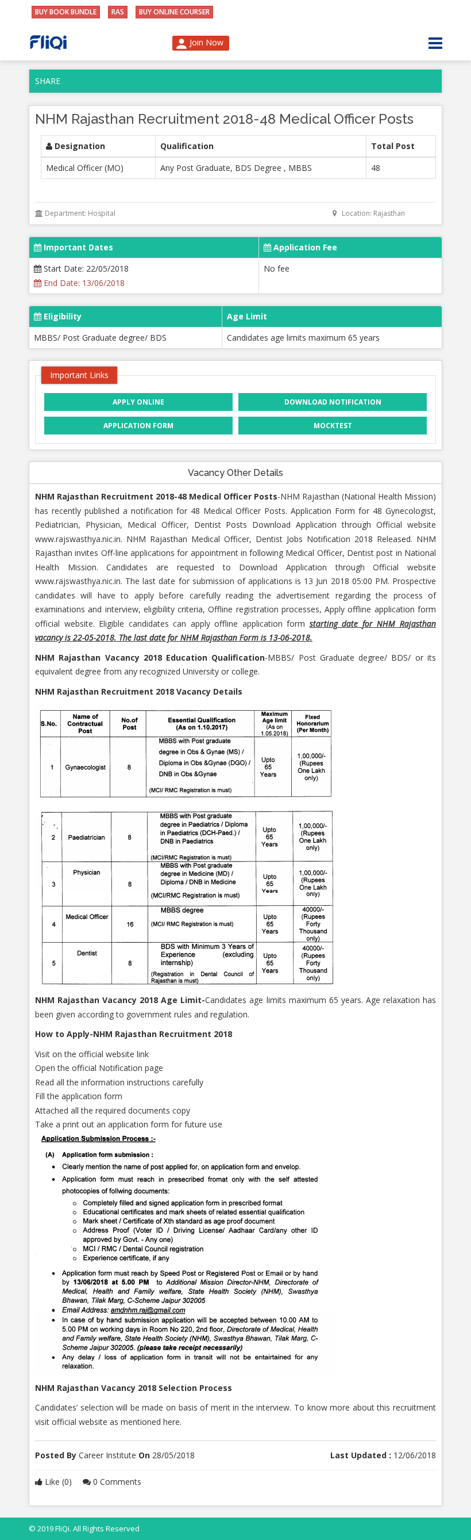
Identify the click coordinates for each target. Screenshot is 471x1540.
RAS (117, 12)
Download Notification (332, 402)
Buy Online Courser (174, 12)
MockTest (333, 425)
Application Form (138, 425)
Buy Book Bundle (65, 12)
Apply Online (138, 402)
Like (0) (58, 1481)
